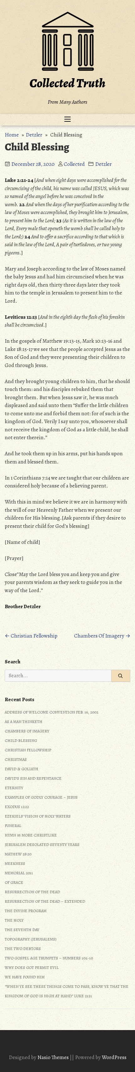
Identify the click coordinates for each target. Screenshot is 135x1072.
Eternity (14, 787)
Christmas (16, 759)
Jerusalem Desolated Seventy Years (42, 844)
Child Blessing (21, 740)
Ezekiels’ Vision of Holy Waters (38, 816)
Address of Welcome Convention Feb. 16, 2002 (51, 712)
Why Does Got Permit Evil (32, 967)
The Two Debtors (23, 948)
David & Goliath (21, 769)
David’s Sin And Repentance (33, 778)
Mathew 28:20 (18, 854)
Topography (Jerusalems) (31, 939)
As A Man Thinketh (23, 721)
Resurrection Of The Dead (32, 891)
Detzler (34, 134)
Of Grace (14, 882)
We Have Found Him (25, 977)
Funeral (13, 825)
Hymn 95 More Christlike (31, 835)
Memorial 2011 (19, 873)
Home (12, 134)
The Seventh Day (22, 929)
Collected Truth (67, 83)
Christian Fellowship (28, 750)
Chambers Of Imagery (27, 731)
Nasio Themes (53, 1057)
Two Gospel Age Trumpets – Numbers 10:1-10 (49, 958)
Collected (74, 164)
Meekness (15, 863)
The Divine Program (25, 910)
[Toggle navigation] (67, 119)
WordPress (114, 1057)
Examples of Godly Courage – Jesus (41, 797)
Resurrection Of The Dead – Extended (45, 901)
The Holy (14, 920)
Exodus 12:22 (17, 806)
